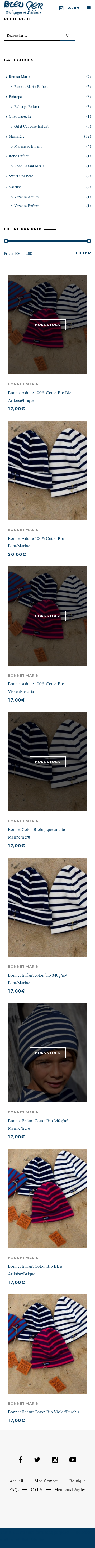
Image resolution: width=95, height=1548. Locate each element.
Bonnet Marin (23, 384)
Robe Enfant (18, 155)
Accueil (16, 1480)
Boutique (77, 1480)
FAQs (14, 1489)
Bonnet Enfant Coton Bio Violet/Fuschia (44, 1411)
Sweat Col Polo (21, 175)
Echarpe (15, 96)
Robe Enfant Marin (29, 165)
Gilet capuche (20, 116)
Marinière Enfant (28, 146)
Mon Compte (46, 1480)
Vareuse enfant (26, 205)
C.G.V (37, 1489)
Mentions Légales (70, 1489)
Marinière (16, 136)
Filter (83, 253)
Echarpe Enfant (26, 106)
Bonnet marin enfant (31, 86)
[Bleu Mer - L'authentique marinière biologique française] (24, 7)
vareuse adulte (26, 196)
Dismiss (38, 1539)
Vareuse (15, 186)
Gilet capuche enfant (31, 126)
